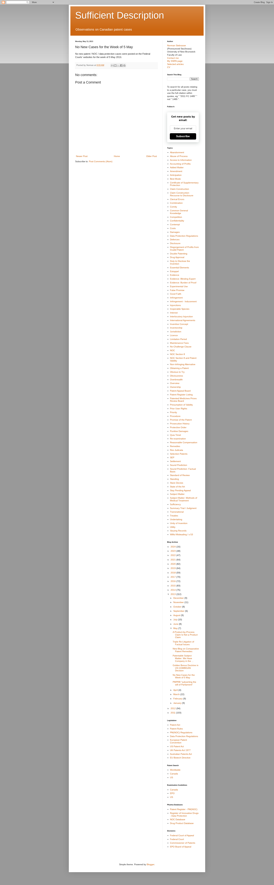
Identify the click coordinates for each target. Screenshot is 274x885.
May (175, 628)
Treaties (174, 515)
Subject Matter (177, 494)
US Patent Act (177, 746)
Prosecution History (179, 423)
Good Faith (175, 294)
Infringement (176, 297)
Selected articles (175, 64)
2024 (173, 546)
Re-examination (178, 438)
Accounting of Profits (180, 164)
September (179, 611)
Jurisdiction (175, 331)
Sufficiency (175, 504)
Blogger (150, 864)
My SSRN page (175, 61)
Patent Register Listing (181, 394)
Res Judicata (176, 450)
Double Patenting (178, 253)
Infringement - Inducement (183, 301)
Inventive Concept (179, 324)
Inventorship (176, 327)
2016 (173, 581)
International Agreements (182, 320)
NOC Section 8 (177, 354)
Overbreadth (176, 379)
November (178, 602)
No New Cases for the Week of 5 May (184, 676)
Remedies (175, 446)
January (177, 703)
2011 (173, 712)
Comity (173, 206)
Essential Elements (179, 267)
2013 (173, 594)
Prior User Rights (178, 408)
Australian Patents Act (181, 754)
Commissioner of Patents (182, 843)
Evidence (174, 275)
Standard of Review (180, 475)
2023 (173, 551)
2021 (173, 559)
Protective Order (178, 427)
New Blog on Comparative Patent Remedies (186, 650)
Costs (173, 228)
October (177, 606)
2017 (173, 577)
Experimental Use (179, 286)
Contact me (173, 58)
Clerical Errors (177, 199)
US (171, 777)
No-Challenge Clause (180, 346)
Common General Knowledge (179, 211)
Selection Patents (178, 454)
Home (117, 156)
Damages (175, 232)
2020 (173, 564)
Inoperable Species (179, 309)
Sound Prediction (178, 465)
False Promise (177, 290)
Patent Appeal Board (180, 391)
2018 (173, 572)
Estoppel (174, 271)
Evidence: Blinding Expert (183, 279)
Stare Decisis (176, 483)
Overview (174, 383)
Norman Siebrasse (176, 45)
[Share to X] (118, 65)
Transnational (177, 512)
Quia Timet (175, 435)
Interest (174, 312)
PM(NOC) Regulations (181, 732)
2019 (173, 568)
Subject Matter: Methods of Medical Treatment (183, 499)
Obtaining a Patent (179, 368)
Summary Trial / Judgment (183, 508)
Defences (174, 239)
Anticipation (176, 175)
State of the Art (177, 486)
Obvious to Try (177, 372)
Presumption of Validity (181, 404)
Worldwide (175, 770)
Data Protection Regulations (184, 236)
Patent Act (175, 725)
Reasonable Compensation (183, 442)
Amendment (176, 171)
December (178, 598)
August (177, 615)
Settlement (175, 461)
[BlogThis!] (115, 65)
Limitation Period (178, 339)
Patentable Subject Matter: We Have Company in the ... (183, 658)
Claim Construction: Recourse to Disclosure (181, 194)
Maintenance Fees (179, 343)
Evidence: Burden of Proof (183, 282)
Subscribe (183, 136)
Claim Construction (179, 189)
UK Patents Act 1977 (180, 750)
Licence (174, 335)
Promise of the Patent (181, 420)
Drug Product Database (182, 823)
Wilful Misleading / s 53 (181, 534)
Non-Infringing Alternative (182, 364)
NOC (172, 350)
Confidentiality (177, 220)
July (175, 619)
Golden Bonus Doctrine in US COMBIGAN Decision (185, 668)
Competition (176, 217)
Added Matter (177, 167)
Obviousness (176, 375)
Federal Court (177, 839)
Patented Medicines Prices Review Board (183, 399)
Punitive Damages (179, 431)
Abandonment (177, 152)
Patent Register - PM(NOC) (183, 809)
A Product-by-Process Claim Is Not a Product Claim (185, 635)
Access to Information (181, 160)
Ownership (175, 387)
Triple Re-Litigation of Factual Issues (183, 643)
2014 (173, 590)
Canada (174, 773)
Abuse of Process (179, 156)
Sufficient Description (119, 15)
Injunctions (175, 305)
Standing (174, 479)
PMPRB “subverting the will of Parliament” (184, 683)
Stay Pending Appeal (180, 490)
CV (168, 67)
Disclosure (175, 243)
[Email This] (112, 65)
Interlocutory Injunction (181, 316)
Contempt (175, 224)
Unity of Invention (178, 523)
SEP (172, 457)
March (176, 694)
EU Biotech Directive (180, 757)
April (175, 690)
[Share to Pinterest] (124, 65)
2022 (173, 555)
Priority (173, 412)
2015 (173, 585)
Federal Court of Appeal (182, 835)
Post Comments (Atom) (100, 161)
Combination (176, 203)
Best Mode (175, 179)
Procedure (175, 416)
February (178, 698)
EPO (172, 793)
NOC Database (177, 819)
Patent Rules (176, 728)
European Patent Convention (178, 741)
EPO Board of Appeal (180, 846)
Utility (172, 527)
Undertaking (176, 519)
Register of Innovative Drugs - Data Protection (184, 814)
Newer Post (82, 156)
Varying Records (178, 530)
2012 (173, 708)
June (176, 624)
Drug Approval (177, 257)
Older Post (151, 156)
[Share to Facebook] (121, 65)
